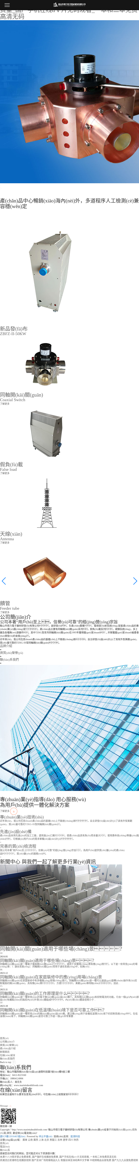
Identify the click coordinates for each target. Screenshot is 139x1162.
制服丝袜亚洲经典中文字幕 (75, 1160)
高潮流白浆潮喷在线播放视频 (15, 1160)
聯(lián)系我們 (7, 1058)
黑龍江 (53, 1140)
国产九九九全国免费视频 (125, 1160)
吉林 (59, 1140)
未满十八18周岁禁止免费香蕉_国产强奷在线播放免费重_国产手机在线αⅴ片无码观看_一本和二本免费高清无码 (58, 1157)
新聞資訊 (4, 1052)
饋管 (9, 1133)
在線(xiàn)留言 (7, 1055)
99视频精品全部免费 (100, 1160)
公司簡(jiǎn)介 (7, 1041)
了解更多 (5, 811)
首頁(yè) (4, 1038)
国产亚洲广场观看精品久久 (46, 1160)
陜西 (76, 1140)
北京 (46, 1140)
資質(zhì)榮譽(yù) (9, 1045)
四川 (70, 1140)
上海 (41, 1140)
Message (4, 1106)
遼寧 (65, 1140)
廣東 (25, 1140)
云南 (30, 1140)
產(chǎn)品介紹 (8, 1048)
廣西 (35, 1140)
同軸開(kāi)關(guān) (121, 1129)
